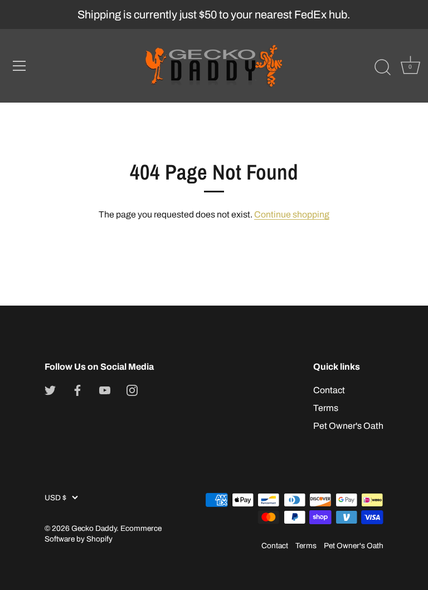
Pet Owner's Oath (348, 426)
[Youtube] (104, 390)
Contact (329, 390)
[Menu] (19, 66)
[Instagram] (132, 390)
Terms (325, 408)
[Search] (382, 67)
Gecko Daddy (93, 528)
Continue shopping (291, 214)
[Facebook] (77, 390)
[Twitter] (50, 390)
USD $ (55, 498)
